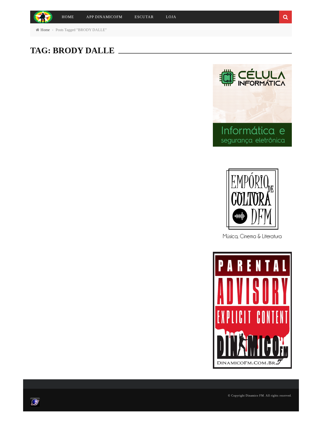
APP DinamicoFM (104, 17)
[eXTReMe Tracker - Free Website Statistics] (35, 402)
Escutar (144, 17)
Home (68, 17)
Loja (171, 17)
